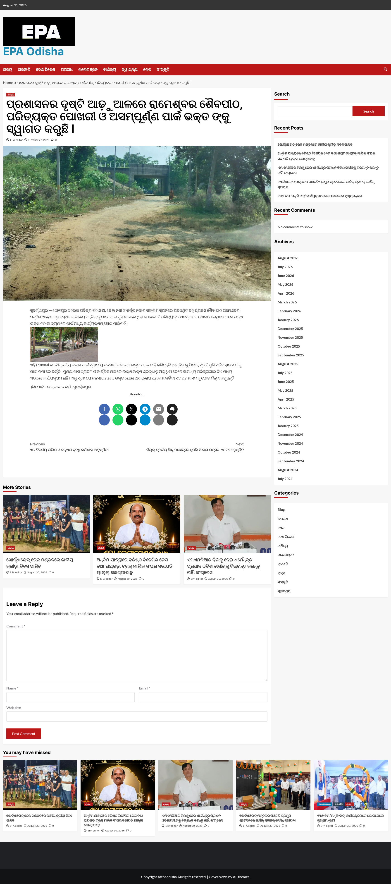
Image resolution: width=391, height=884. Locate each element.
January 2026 (288, 320)
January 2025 (288, 426)
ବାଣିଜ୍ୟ (109, 69)
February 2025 (289, 417)
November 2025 (290, 337)
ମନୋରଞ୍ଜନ (88, 69)
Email (144, 688)
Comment (15, 626)
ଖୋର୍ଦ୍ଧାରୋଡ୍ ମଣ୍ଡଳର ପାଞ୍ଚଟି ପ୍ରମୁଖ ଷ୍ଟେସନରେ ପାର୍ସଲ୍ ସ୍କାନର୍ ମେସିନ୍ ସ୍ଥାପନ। (326, 184)
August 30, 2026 (37, 572)
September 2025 (291, 355)
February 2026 (289, 311)
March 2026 (287, 302)
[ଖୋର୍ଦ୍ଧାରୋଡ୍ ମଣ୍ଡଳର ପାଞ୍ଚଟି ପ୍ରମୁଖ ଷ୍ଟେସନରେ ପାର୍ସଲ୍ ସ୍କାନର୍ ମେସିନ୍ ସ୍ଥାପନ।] (273, 785)
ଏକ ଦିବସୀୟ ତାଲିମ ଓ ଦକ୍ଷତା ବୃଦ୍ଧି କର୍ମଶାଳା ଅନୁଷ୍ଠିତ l (69, 447)
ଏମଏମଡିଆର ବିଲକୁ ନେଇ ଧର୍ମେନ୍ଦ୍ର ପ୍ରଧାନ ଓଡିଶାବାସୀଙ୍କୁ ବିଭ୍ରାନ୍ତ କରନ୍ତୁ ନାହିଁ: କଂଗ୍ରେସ (223, 566)
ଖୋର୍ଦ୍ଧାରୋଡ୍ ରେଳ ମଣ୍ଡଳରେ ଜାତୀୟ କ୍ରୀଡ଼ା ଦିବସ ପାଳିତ (315, 144)
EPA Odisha (33, 51)
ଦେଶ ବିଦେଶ (45, 69)
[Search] (385, 69)
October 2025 (289, 346)
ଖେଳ (147, 69)
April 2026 (286, 293)
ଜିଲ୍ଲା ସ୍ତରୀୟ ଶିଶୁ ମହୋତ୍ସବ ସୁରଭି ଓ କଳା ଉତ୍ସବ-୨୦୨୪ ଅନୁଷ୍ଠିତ (195, 447)
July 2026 (285, 267)
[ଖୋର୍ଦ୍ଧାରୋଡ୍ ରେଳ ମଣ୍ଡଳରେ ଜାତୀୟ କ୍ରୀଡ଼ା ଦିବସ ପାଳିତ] (46, 524)
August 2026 (288, 258)
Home (8, 82)
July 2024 (285, 479)
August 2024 (288, 470)
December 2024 (290, 434)
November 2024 (290, 443)
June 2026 (286, 276)
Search (282, 94)
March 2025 (287, 408)
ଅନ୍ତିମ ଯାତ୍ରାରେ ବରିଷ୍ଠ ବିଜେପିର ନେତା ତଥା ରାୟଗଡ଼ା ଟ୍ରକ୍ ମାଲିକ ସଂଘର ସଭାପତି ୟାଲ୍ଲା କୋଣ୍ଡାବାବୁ (134, 566)
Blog (281, 509)
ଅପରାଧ (67, 69)
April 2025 (286, 399)
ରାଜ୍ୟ (7, 69)
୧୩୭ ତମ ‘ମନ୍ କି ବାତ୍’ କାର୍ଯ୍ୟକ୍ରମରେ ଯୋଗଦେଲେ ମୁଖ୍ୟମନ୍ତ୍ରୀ (320, 196)
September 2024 (291, 461)
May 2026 (285, 284)
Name (12, 688)
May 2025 (285, 390)
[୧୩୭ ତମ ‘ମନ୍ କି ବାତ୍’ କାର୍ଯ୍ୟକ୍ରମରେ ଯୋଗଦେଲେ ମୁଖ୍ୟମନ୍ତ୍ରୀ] (351, 785)
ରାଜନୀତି (24, 69)
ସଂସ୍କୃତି (163, 69)
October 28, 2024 (39, 140)
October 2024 (289, 452)
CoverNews (218, 876)
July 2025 (285, 373)
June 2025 (286, 382)
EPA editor (16, 140)
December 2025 (290, 329)
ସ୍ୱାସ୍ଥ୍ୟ (130, 69)
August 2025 (288, 364)
